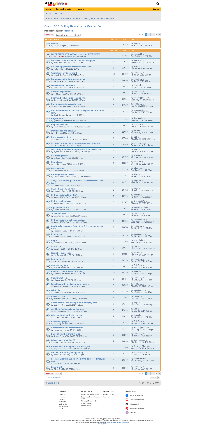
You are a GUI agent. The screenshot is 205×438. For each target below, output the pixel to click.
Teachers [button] (79, 9)
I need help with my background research (70, 284)
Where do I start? (59, 296)
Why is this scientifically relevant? (67, 315)
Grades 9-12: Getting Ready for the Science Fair (73, 26)
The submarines (58, 213)
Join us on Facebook (136, 395)
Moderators (68, 31)
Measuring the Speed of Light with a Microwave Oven (76, 149)
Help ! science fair (59, 124)
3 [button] (151, 35)
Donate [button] (156, 9)
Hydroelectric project (61, 201)
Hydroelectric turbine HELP (64, 195)
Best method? (57, 259)
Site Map (61, 409)
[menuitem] (60, 13)
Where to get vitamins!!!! (63, 340)
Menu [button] (48, 9)
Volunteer (106, 397)
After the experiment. (61, 91)
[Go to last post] (139, 43)
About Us (62, 394)
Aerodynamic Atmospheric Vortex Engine (70, 346)
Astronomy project (60, 321)
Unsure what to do (59, 278)
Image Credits (63, 406)
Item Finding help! (59, 265)
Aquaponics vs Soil (60, 207)
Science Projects (86, 403)
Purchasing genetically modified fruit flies (71, 67)
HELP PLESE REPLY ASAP (63, 189)
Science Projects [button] (63, 9)
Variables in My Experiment (64, 73)
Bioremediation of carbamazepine (67, 327)
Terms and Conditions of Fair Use (118, 422)
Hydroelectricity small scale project (68, 220)
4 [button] (154, 35)
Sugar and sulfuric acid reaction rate (68, 98)
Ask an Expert (86, 406)
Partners (62, 399)
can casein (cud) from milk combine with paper (73, 60)
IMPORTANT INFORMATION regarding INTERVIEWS (75, 54)
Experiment (56, 234)
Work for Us (63, 404)
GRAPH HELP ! (58, 247)
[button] (157, 3)
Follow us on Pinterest (137, 408)
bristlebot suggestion (61, 253)
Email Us (133, 413)
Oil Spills (55, 290)
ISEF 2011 (55, 43)
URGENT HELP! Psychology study (67, 352)
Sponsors (62, 397)
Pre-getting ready (59, 156)
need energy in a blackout (63, 85)
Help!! (54, 240)
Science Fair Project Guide (90, 394)
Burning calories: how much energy (68, 79)
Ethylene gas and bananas (63, 131)
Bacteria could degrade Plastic (65, 334)
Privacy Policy (102, 424)
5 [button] (156, 35)
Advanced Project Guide (89, 401)
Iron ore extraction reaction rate (66, 104)
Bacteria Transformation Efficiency (67, 271)
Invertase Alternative (61, 137)
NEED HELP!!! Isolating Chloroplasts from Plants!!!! (75, 143)
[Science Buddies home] (56, 3)
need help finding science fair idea (67, 309)
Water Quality (57, 168)
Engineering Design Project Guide (90, 397)
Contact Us (62, 402)
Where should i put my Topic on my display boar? (74, 303)
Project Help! (57, 118)
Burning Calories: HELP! (62, 174)
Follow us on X (134, 404)
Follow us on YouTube (137, 400)
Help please (56, 162)
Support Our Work (109, 394)
